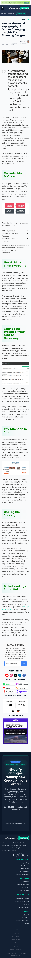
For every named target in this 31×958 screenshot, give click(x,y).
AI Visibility (25, 887)
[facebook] (24, 675)
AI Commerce (24, 871)
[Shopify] (15, 2)
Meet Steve (25, 918)
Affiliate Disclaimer (15, 943)
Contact (3, 13)
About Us (11, 13)
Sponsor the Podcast (22, 898)
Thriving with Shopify (22, 874)
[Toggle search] (2, 8)
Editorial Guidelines (22, 921)
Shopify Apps (24, 890)
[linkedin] (19, 675)
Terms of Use (15, 929)
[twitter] (15, 675)
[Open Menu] (28, 13)
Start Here (26, 881)
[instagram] (11, 675)
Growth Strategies (23, 884)
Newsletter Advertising (21, 901)
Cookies (15, 946)
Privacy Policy (15, 933)
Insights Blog (25, 863)
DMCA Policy (15, 936)
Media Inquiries (24, 907)
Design (22, 19)
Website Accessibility (15, 949)
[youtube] (7, 675)
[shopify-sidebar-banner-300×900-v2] (15, 731)
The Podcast (25, 866)
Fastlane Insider (24, 869)
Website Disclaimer (15, 939)
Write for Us (25, 904)
